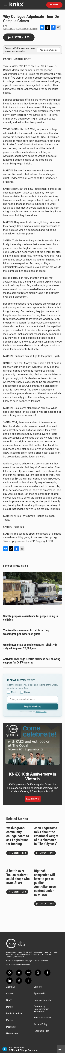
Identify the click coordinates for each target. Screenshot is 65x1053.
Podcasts (11, 1027)
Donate (54, 5)
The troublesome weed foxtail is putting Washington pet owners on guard (26, 632)
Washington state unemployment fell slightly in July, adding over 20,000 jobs (30, 646)
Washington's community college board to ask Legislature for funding (17, 836)
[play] (5, 1049)
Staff (9, 1000)
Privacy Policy (41, 712)
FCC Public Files (41, 1031)
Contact (10, 993)
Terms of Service (42, 1017)
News (27, 692)
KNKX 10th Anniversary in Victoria (32, 776)
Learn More (32, 798)
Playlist (9, 1020)
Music (14, 692)
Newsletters (12, 1033)
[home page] (16, 5)
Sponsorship (40, 993)
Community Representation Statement (41, 1009)
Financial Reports (42, 1000)
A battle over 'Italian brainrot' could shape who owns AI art (18, 877)
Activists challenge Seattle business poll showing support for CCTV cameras (31, 660)
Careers (38, 987)
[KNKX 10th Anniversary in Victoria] (32, 745)
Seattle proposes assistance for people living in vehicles (30, 617)
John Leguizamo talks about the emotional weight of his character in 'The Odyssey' (46, 836)
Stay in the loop (32, 706)
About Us (10, 987)
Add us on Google (49, 50)
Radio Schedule (14, 1013)
